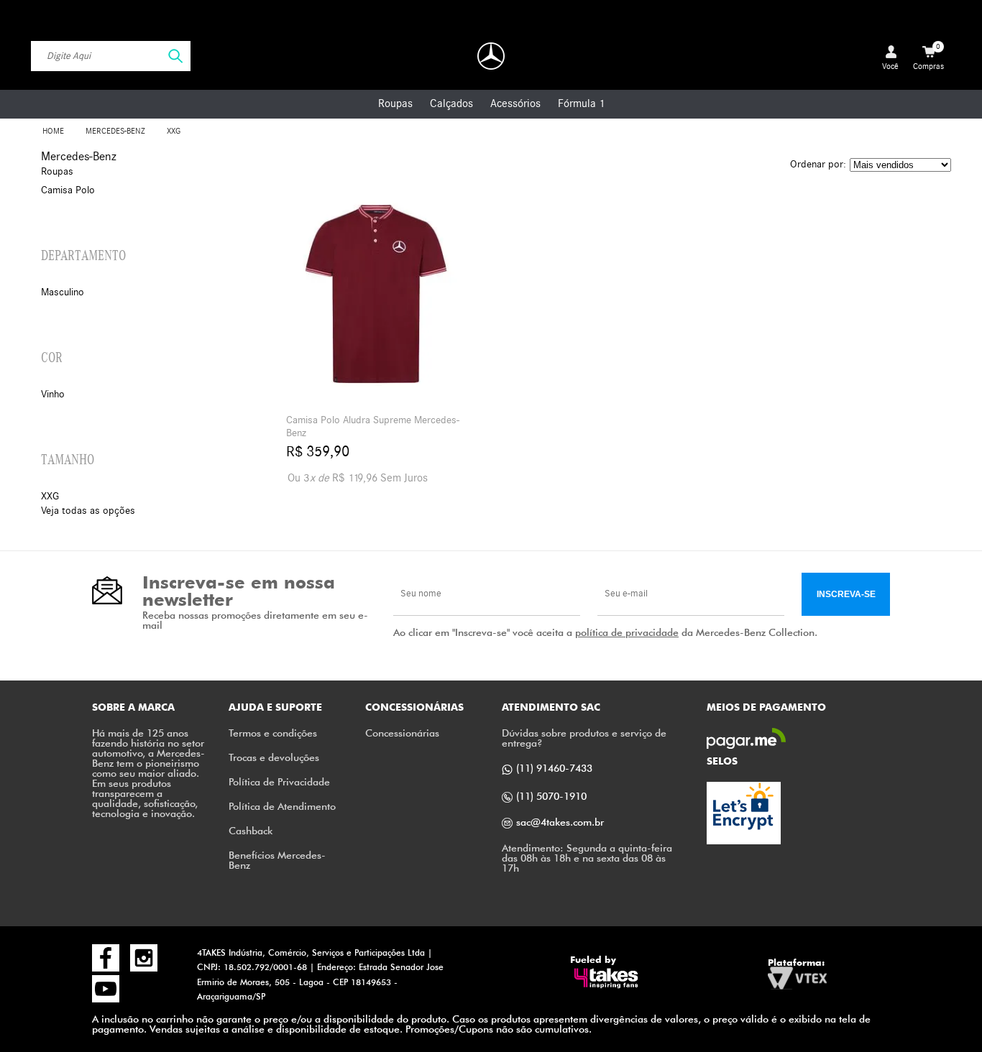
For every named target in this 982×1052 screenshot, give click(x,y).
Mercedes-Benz (115, 131)
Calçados (451, 103)
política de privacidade (627, 632)
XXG (173, 131)
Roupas (395, 103)
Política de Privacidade (279, 781)
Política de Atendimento (282, 806)
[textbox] (111, 56)
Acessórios (515, 103)
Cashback (250, 830)
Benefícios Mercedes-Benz (277, 860)
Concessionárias (402, 732)
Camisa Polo (68, 190)
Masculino (62, 292)
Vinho (53, 394)
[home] (491, 56)
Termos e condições (273, 732)
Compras (928, 56)
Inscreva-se (846, 594)
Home (53, 131)
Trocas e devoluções (274, 757)
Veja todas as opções (88, 510)
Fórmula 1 (581, 103)
